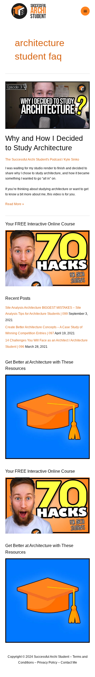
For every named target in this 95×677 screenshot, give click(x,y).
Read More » (14, 204)
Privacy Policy (47, 662)
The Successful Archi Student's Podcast (33, 159)
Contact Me (69, 662)
